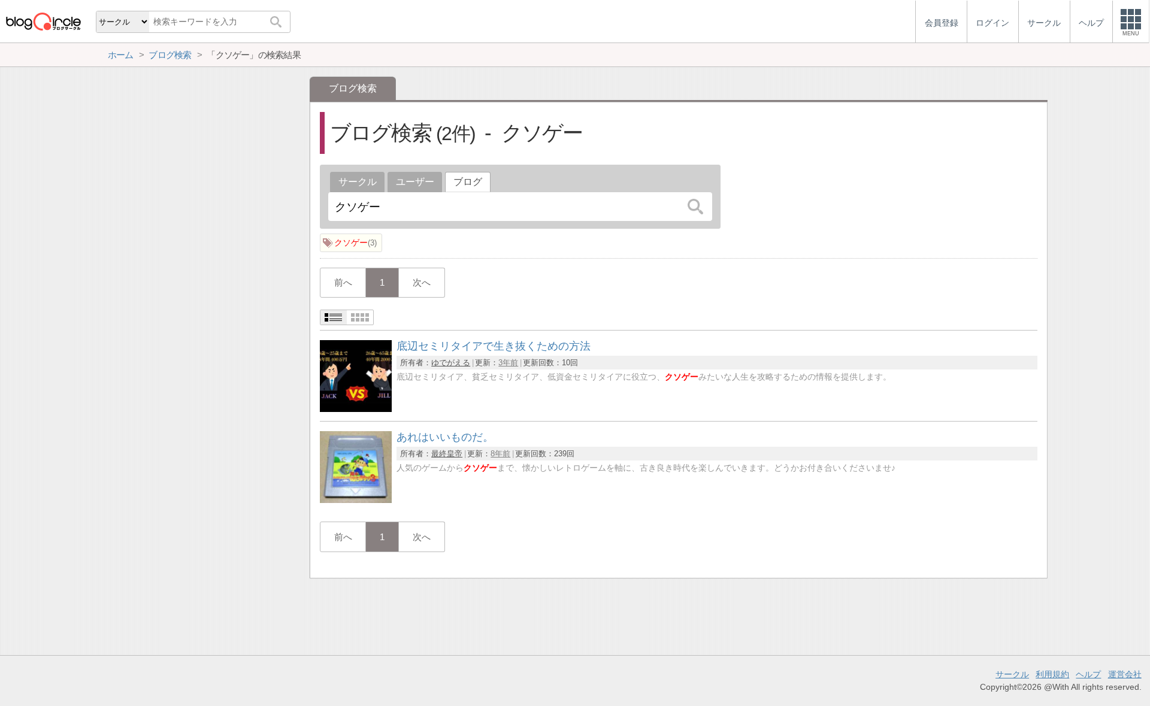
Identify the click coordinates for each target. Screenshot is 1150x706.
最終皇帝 (446, 453)
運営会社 (1125, 674)
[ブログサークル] (43, 21)
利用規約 (1052, 674)
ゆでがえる (450, 362)
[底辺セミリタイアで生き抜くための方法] (356, 409)
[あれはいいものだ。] (356, 500)
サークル (357, 182)
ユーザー (415, 182)
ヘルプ (1088, 674)
